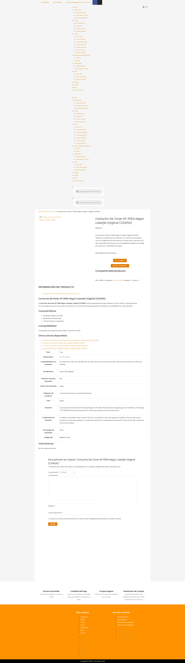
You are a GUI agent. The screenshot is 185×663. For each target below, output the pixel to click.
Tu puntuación (54, 472)
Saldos (76, 85)
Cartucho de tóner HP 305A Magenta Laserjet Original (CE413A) (65, 346)
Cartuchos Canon (82, 15)
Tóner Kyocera (81, 45)
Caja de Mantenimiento (82, 55)
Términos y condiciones (125, 625)
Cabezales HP (81, 66)
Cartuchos (77, 10)
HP (131, 280)
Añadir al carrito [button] (58, 576)
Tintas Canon (80, 29)
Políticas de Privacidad (125, 622)
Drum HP (79, 74)
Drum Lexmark (81, 79)
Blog (75, 87)
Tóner (76, 34)
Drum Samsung (81, 77)
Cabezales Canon (82, 69)
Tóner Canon (80, 50)
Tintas (76, 20)
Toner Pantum (81, 53)
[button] (86, 95)
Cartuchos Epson (82, 18)
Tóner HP (79, 36)
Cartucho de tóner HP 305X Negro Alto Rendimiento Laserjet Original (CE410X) (71, 340)
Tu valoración (53, 475)
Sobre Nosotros (122, 617)
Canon (78, 58)
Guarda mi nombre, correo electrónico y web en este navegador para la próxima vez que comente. (85, 519)
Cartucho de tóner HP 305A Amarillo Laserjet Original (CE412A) (65, 348)
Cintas (76, 82)
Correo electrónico (55, 513)
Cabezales (78, 63)
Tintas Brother (81, 31)
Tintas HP (79, 26)
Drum (75, 71)
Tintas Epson (80, 23)
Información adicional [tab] (59, 294)
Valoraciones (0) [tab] (73, 294)
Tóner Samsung (81, 42)
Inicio (75, 7)
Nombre (51, 506)
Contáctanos (78, 90)
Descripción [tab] (47, 294)
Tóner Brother (81, 39)
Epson (78, 61)
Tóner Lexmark (81, 47)
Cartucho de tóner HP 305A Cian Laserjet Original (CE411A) (64, 343)
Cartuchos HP (81, 12)
